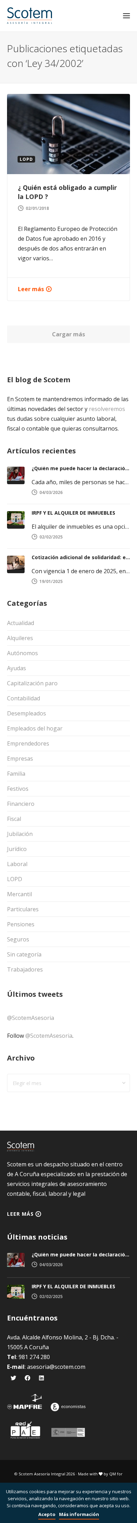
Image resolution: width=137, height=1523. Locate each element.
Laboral (17, 864)
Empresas (20, 758)
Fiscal (14, 819)
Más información (79, 1514)
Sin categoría (24, 954)
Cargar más (68, 334)
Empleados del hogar (35, 728)
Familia (16, 773)
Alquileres (20, 638)
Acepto (47, 1514)
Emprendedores (28, 743)
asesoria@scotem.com (56, 1367)
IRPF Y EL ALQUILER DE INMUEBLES (73, 512)
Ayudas (16, 668)
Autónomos (22, 653)
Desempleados (26, 713)
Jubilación (20, 834)
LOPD (14, 879)
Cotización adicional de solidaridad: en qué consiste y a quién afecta (81, 557)
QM (112, 1473)
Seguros (18, 939)
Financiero (20, 804)
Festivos (17, 789)
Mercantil (19, 894)
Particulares (23, 909)
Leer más (31, 289)
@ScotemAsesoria (30, 1018)
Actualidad (20, 623)
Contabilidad (23, 698)
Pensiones (20, 924)
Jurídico (17, 849)
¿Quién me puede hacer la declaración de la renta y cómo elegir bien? (81, 468)
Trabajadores (25, 969)
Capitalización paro (32, 683)
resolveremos (107, 409)
